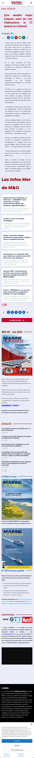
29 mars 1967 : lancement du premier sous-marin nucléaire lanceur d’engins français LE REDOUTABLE (15, 274)
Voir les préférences (17, 750)
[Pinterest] (16, 37)
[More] (27, 37)
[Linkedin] (23, 37)
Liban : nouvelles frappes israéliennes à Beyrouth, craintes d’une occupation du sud (17, 237)
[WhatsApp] (20, 37)
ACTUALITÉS (11, 8)
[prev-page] (3, 305)
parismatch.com (9, 634)
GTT (20, 636)
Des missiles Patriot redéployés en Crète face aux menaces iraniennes (15, 445)
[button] (31, 724)
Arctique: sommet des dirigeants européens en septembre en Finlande (16, 437)
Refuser (17, 745)
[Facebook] (8, 37)
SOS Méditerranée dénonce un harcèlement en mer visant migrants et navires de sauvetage (16, 463)
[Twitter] (12, 37)
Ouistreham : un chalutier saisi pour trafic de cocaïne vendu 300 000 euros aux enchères (16, 256)
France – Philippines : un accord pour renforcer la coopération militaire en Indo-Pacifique (16, 292)
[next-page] (5, 305)
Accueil (3, 8)
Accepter (17, 741)
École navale (28, 603)
